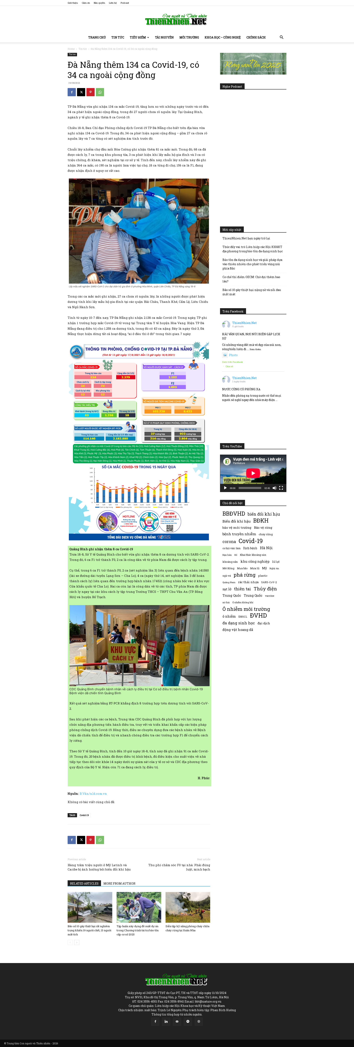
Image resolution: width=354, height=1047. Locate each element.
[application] (253, 473)
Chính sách (256, 37)
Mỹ (264, 568)
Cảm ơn (86, 2)
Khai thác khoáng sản (253, 554)
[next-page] (76, 942)
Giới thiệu (73, 2)
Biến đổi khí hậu (236, 521)
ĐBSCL (242, 616)
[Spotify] (188, 1022)
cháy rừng (266, 534)
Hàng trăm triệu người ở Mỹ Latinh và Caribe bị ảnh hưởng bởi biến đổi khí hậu (99, 867)
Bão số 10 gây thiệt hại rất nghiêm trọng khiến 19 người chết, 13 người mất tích (89, 930)
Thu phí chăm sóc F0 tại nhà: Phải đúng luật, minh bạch (179, 867)
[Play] (225, 488)
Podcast (125, 2)
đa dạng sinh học (238, 623)
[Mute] (274, 488)
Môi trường (189, 37)
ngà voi (226, 575)
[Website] (199, 1022)
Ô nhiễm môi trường (246, 609)
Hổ (235, 554)
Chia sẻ (229, 366)
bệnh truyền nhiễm (239, 534)
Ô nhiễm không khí (242, 602)
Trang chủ (97, 37)
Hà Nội (266, 548)
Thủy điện (265, 588)
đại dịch (264, 623)
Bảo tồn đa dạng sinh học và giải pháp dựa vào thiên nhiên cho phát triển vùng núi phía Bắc (252, 264)
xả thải (226, 602)
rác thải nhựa (248, 582)
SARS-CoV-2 (269, 582)
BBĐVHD (233, 513)
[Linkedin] (166, 1022)
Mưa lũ (254, 568)
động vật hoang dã (237, 629)
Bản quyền (99, 2)
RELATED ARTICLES (84, 883)
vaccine (269, 595)
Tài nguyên (164, 37)
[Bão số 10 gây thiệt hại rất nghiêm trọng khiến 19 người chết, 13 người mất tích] (90, 907)
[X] (81, 92)
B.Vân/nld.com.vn (93, 793)
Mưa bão (242, 568)
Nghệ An (274, 568)
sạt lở (226, 589)
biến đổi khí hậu (264, 514)
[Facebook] (72, 92)
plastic (262, 575)
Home (71, 48)
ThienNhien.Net (244, 323)
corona (229, 541)
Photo (233, 355)
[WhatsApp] (100, 92)
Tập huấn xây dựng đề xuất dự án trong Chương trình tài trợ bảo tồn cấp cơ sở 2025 (138, 930)
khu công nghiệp (255, 561)
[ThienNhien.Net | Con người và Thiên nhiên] (177, 19)
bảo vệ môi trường (236, 527)
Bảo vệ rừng (263, 527)
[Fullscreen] (281, 488)
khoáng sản (230, 562)
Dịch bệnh (250, 548)
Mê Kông (228, 568)
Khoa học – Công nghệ (223, 37)
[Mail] (177, 1022)
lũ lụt (276, 562)
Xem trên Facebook (232, 361)
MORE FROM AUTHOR (119, 883)
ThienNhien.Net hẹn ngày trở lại (246, 238)
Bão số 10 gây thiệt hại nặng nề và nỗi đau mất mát (251, 292)
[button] (281, 38)
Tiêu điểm (138, 37)
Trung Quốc (231, 595)
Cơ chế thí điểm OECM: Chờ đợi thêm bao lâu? (251, 279)
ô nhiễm (229, 616)
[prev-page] (70, 942)
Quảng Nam (228, 582)
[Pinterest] (90, 92)
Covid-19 (84, 815)
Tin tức (117, 37)
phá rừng (244, 575)
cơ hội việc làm (231, 548)
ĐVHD (258, 615)
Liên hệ (113, 2)
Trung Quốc (253, 595)
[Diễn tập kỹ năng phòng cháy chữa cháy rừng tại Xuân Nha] (188, 907)
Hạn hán (227, 554)
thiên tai (242, 589)
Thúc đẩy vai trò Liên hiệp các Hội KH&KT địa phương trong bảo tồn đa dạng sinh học (252, 249)
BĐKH (261, 520)
